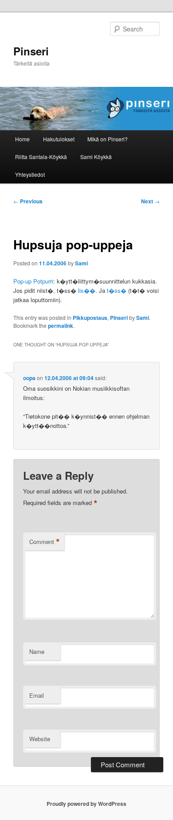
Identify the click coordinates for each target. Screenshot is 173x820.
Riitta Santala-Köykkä (41, 156)
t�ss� (116, 290)
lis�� (86, 290)
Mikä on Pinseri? (107, 139)
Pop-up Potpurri (33, 281)
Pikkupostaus (90, 318)
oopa (29, 378)
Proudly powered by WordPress (86, 804)
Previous (28, 201)
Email (36, 695)
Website (39, 739)
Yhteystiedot (30, 174)
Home (22, 139)
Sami (81, 263)
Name (36, 651)
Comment (44, 542)
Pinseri (31, 50)
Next (150, 201)
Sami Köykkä (96, 156)
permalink (60, 326)
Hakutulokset (59, 139)
